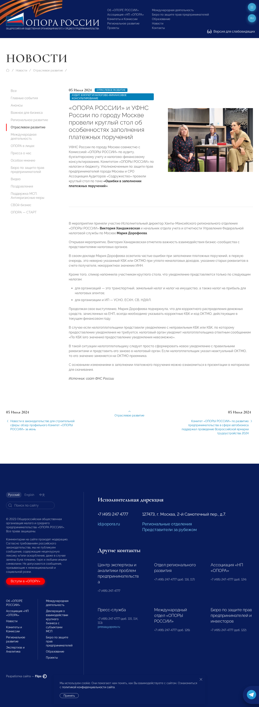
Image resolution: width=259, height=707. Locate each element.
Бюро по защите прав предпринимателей (180, 14)
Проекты (113, 28)
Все (14, 91)
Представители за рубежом (169, 529)
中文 (42, 494)
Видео (16, 179)
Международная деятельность (173, 10)
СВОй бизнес (21, 205)
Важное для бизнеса (27, 113)
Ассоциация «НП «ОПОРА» (125, 14)
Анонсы (17, 105)
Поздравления (22, 186)
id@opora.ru (109, 524)
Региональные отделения (167, 524)
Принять (69, 695)
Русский (13, 494)
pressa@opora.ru (109, 626)
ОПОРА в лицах (22, 146)
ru (252, 18)
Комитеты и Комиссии (122, 19)
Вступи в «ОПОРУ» (25, 581)
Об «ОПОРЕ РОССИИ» (123, 10)
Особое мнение (23, 160)
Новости (157, 23)
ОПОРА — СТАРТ (24, 212)
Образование (161, 19)
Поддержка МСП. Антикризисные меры (27, 196)
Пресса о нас (21, 153)
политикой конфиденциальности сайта (88, 687)
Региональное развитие (123, 23)
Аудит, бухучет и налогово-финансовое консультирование (99, 97)
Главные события (24, 98)
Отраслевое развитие (48, 70)
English (29, 494)
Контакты (158, 28)
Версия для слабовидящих (234, 31)
